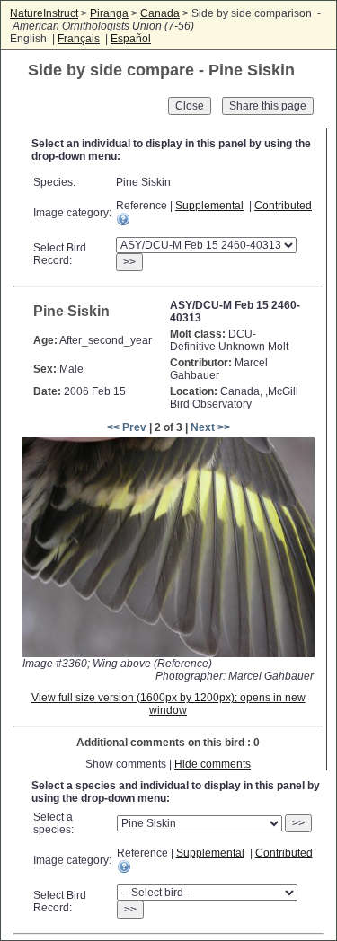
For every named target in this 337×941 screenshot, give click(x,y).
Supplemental (209, 205)
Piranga (109, 13)
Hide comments (212, 764)
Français (79, 38)
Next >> (210, 427)
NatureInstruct (44, 13)
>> (129, 262)
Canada (160, 13)
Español (131, 38)
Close (189, 106)
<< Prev (126, 427)
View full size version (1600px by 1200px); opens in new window (168, 704)
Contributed (283, 205)
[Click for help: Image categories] (123, 219)
